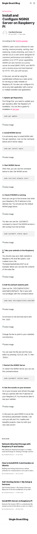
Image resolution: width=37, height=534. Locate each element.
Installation (6, 11)
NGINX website (21, 41)
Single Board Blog (11, 3)
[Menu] (34, 3)
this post (16, 109)
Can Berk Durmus (15, 32)
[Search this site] (30, 3)
